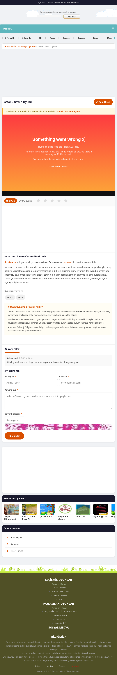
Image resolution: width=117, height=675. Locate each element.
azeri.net (68, 261)
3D (40, 38)
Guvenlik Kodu (13, 413)
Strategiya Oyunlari (26, 46)
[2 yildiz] (45, 200)
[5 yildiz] (65, 200)
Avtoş (52, 38)
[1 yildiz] (38, 200)
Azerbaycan (16, 537)
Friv (60, 599)
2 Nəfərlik (9, 38)
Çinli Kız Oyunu (60, 587)
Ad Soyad (10, 376)
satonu (10, 297)
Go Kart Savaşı (60, 615)
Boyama (81, 38)
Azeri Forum (17, 551)
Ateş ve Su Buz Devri (60, 591)
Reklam (62, 666)
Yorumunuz (11, 389)
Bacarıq (66, 38)
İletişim (38, 666)
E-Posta (64, 376)
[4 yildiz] (59, 200)
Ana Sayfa (11, 46)
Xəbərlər (15, 544)
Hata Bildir (75, 666)
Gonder (15, 436)
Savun (20, 297)
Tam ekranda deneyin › (68, 111)
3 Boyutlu (26, 38)
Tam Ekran (104, 101)
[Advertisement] (58, 73)
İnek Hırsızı (60, 619)
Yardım (50, 666)
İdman (96, 38)
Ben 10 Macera (60, 595)
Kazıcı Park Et (60, 623)
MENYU (7, 28)
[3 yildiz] (52, 200)
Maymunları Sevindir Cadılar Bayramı (60, 611)
